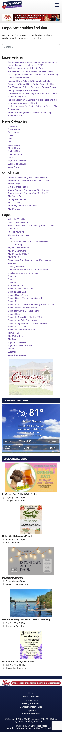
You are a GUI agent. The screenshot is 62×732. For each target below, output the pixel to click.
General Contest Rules (18, 235)
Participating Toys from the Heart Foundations (29, 260)
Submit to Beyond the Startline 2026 (25, 317)
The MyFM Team (16, 336)
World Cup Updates (17, 164)
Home (11, 238)
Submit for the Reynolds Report (22, 307)
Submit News (14, 314)
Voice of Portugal (16, 202)
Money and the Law (17, 199)
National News (15, 151)
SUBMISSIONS (15, 285)
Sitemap (12, 282)
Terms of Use (14, 333)
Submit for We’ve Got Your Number (24, 311)
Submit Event (14, 301)
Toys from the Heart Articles (21, 345)
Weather (12, 352)
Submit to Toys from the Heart (22, 329)
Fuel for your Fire (16, 232)
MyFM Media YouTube (18, 247)
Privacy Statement (16, 266)
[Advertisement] (31, 17)
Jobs (10, 138)
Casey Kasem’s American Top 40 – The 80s (28, 193)
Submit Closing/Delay (18, 295)
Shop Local (13, 276)
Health (11, 135)
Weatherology (48, 728)
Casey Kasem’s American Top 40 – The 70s (28, 190)
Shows (11, 279)
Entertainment (14, 129)
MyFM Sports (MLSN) (18, 254)
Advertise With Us (16, 219)
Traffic (11, 348)
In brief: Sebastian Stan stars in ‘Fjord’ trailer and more (33, 100)
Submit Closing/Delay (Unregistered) (25, 298)
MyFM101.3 (13, 257)
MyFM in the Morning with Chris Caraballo (27, 177)
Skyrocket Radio (39, 725)
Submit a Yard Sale (17, 292)
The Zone (12, 339)
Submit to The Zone (17, 326)
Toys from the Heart (17, 160)
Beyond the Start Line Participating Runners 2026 (31, 225)
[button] (56, 5)
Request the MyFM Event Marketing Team (28, 269)
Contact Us (13, 228)
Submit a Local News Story (21, 288)
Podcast (12, 263)
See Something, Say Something (23, 273)
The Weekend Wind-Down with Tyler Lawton (28, 180)
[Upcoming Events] (31, 477)
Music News (14, 148)
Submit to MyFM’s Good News (22, 320)
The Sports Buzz (16, 196)
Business (12, 126)
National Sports (15, 154)
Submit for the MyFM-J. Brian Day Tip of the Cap (31, 304)
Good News (13, 132)
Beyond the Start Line (18, 222)
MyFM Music (14, 209)
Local (10, 141)
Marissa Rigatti (15, 183)
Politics (11, 157)
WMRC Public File (31, 696)
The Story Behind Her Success (22, 205)
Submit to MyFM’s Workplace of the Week (28, 323)
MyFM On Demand (17, 251)
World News (13, 167)
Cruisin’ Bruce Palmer (18, 187)
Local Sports (14, 145)
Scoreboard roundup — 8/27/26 (22, 103)
